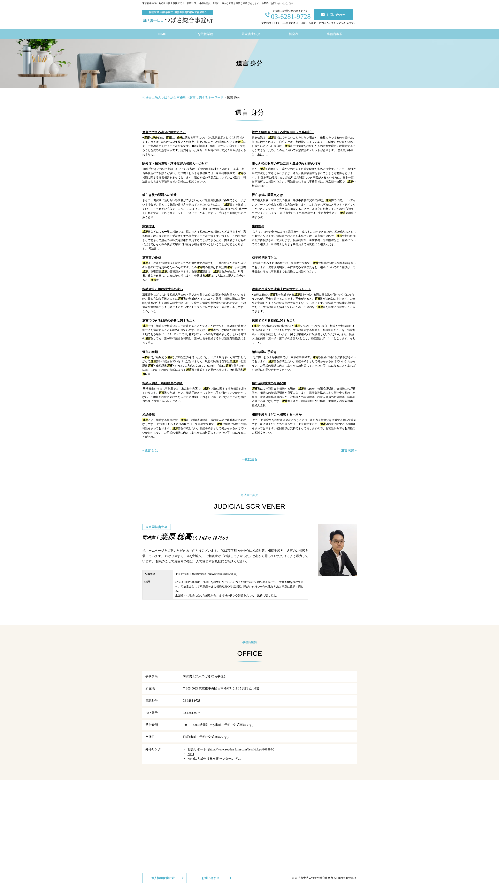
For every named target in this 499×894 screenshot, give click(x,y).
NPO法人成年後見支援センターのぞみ (214, 758)
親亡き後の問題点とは (267, 195)
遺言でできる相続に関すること (274, 320)
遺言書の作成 (151, 257)
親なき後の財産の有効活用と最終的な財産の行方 (286, 163)
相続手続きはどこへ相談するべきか (277, 414)
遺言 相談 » (349, 450)
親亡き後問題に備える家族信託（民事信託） (283, 132)
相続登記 (148, 414)
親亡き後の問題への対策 (159, 195)
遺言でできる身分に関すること (164, 132)
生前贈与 (258, 226)
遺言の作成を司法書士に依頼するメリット (281, 289)
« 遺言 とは (150, 450)
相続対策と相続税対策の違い (162, 289)
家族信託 (148, 226)
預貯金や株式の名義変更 (269, 383)
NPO (191, 754)
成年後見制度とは (264, 257)
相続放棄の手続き (264, 352)
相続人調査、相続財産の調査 (162, 383)
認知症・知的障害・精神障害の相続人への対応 (175, 163)
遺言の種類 (150, 352)
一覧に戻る (249, 459)
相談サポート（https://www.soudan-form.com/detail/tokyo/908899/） (232, 749)
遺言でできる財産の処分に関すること (168, 320)
